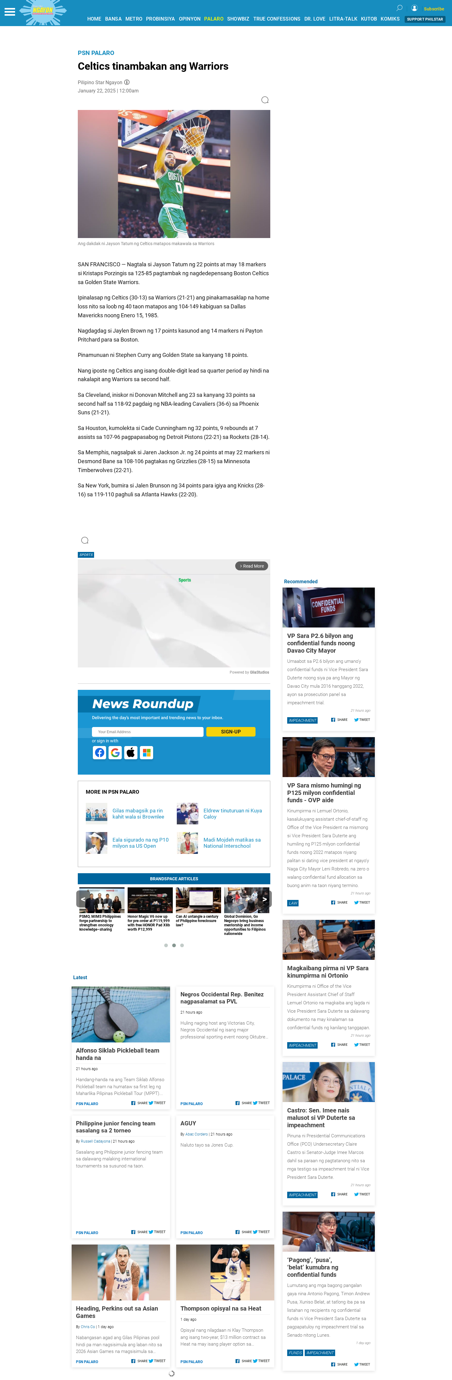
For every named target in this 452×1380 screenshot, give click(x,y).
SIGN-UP (231, 732)
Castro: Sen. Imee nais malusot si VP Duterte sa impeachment (321, 1118)
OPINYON (190, 19)
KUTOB (369, 19)
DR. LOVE (315, 19)
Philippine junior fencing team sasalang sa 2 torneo (115, 1127)
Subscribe (434, 8)
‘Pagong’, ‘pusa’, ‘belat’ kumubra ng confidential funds (312, 1267)
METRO (133, 19)
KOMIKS (390, 19)
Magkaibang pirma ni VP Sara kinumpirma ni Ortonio (328, 971)
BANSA (113, 19)
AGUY (188, 1123)
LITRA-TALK (343, 19)
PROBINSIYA (160, 19)
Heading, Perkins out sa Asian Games (117, 1312)
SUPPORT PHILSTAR (425, 19)
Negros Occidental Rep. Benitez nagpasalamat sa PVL (222, 998)
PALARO (214, 19)
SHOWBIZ (238, 19)
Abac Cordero (196, 1134)
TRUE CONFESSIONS (277, 19)
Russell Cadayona (95, 1141)
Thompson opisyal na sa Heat (220, 1308)
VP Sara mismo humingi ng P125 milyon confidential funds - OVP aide (324, 793)
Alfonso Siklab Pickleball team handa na (117, 1054)
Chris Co (88, 1327)
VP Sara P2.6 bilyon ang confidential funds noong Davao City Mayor (321, 643)
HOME (94, 19)
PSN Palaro (96, 53)
